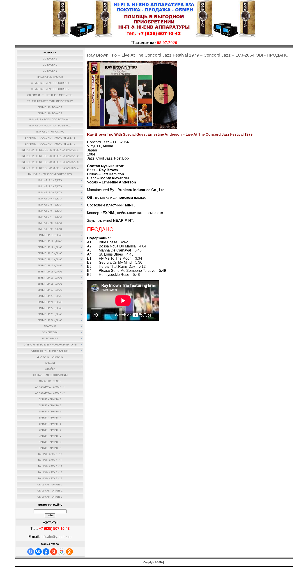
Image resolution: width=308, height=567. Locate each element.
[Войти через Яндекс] (53, 551)
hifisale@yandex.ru (56, 537)
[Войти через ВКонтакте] (38, 551)
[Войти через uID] (30, 551)
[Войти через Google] (61, 551)
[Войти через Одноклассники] (69, 551)
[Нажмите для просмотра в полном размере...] (132, 128)
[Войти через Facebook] (46, 551)
